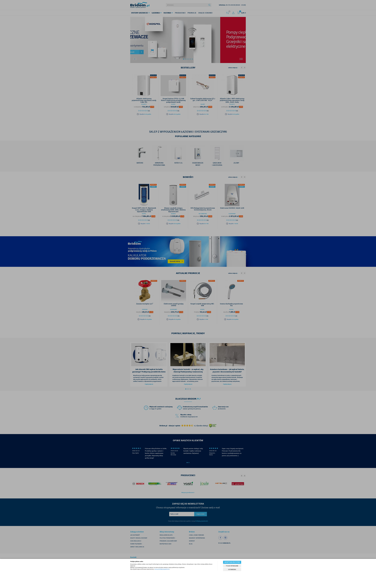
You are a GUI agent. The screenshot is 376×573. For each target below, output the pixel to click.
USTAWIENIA (232, 569)
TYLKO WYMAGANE (232, 566)
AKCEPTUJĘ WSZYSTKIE (232, 562)
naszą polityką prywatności (162, 569)
